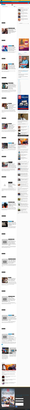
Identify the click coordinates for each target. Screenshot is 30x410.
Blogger (28, 409)
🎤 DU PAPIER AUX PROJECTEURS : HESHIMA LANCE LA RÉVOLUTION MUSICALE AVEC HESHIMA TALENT (24, 13)
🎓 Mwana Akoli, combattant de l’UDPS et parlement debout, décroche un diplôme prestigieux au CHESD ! (24, 204)
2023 (19, 84)
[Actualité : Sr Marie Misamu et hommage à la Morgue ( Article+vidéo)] (5, 185)
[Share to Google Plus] (7, 49)
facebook (22, 0)
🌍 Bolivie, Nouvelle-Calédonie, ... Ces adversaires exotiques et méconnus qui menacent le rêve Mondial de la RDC (24, 169)
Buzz (9, 103)
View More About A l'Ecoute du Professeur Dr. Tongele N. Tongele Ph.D (23, 135)
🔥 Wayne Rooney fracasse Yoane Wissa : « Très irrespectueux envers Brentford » (24, 199)
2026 (19, 79)
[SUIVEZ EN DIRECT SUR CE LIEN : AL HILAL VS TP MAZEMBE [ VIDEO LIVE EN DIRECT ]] (5, 224)
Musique (14, 296)
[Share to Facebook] (5, 49)
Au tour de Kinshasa (10, 296)
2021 (19, 86)
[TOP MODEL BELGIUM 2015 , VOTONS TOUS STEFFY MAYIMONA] (5, 280)
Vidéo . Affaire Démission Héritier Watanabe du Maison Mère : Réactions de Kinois (11, 299)
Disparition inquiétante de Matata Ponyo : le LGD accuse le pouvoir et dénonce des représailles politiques (24, 19)
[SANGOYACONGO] (1, 212)
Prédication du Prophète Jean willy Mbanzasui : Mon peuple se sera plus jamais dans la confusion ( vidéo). (12, 318)
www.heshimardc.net (25, 71)
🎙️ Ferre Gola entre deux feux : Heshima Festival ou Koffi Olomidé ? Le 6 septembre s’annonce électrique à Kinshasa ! (9, 372)
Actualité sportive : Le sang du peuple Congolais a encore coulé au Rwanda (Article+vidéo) (11, 126)
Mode (10, 277)
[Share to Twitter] (6, 49)
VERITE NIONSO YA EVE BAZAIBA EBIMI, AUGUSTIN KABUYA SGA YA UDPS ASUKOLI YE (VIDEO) (12, 31)
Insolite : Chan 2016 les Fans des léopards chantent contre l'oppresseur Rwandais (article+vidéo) (12, 106)
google (23, 0)
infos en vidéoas (10, 221)
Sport (10, 103)
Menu (1, 0)
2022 (19, 85)
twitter (21, 0)
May (18, 80)
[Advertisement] (9, 12)
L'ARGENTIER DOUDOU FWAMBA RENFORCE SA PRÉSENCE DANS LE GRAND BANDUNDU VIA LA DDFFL (15, 4)
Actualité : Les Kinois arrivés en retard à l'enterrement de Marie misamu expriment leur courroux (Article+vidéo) (12, 165)
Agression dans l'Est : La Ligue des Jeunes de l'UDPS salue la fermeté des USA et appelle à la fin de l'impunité (23, 189)
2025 (19, 82)
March (19, 81)
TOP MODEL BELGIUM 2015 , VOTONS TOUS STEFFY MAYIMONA (12, 279)
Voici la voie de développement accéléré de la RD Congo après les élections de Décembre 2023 (23, 121)
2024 (19, 83)
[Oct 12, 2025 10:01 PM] (28, 4)
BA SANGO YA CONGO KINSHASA (15, 1)
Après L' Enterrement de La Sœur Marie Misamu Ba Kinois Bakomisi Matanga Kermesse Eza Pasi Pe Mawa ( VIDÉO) (12, 146)
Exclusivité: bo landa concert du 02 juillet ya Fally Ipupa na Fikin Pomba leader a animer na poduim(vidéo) (12, 49)
